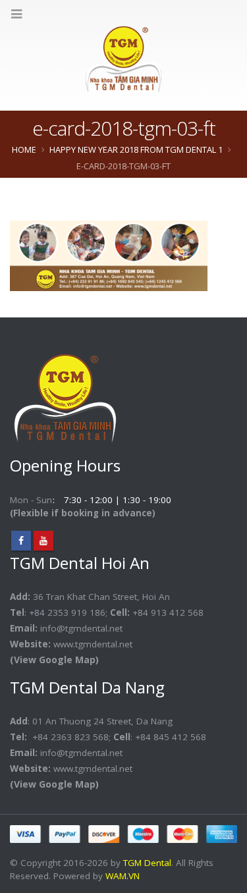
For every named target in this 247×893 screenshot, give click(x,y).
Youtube (43, 541)
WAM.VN (122, 876)
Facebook (21, 541)
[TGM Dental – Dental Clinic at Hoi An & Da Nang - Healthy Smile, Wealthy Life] (123, 59)
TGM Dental (147, 863)
